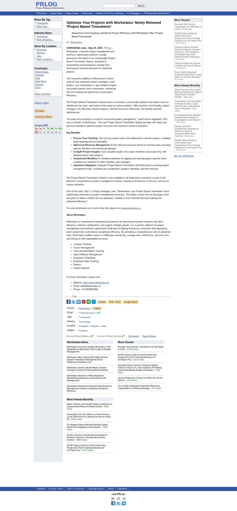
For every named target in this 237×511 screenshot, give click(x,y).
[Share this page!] (118, 504)
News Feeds (72, 13)
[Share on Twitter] (73, 302)
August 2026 (41, 125)
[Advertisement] (144, 72)
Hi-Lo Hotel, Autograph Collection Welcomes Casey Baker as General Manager (139, 387)
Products (83, 330)
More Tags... (43, 26)
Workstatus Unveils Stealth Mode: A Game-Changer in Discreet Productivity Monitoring (87, 368)
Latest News (56, 13)
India (38, 56)
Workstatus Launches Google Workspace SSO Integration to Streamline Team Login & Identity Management (89, 349)
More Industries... (45, 39)
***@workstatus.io (88, 313)
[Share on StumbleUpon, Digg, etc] (89, 302)
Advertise (122, 488)
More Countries (42, 94)
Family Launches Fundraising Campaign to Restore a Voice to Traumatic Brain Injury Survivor (87, 437)
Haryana (40, 53)
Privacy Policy (56, 488)
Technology (42, 36)
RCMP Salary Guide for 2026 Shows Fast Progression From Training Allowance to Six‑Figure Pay (137, 357)
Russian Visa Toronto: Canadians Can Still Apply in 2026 (188, 26)
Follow (97, 308)
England (39, 84)
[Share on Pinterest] (84, 302)
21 (44, 132)
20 (48, 132)
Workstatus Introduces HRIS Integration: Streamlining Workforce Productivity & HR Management (86, 378)
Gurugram (41, 49)
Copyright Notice (96, 488)
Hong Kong (40, 81)
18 (56, 132)
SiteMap (41, 488)
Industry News (41, 103)
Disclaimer (133, 336)
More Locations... (45, 59)
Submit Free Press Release (110, 13)
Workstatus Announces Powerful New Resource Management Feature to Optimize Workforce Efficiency (89, 388)
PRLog (107, 48)
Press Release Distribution (50, 8)
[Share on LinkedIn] (79, 302)
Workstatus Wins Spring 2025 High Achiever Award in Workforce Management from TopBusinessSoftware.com (87, 359)
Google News (130, 302)
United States (42, 72)
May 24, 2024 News (184, 156)
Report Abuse (149, 336)
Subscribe (87, 13)
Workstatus (76, 42)
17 (60, 132)
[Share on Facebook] (68, 302)
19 (52, 132)
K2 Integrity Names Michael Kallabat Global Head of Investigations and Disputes (87, 426)
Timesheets (42, 23)
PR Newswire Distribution (156, 13)
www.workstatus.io (131, 208)
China (38, 87)
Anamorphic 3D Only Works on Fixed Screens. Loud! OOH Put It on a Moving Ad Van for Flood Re (89, 416)
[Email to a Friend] (94, 302)
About (111, 488)
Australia (39, 75)
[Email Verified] (99, 313)
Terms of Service (75, 488)
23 (36, 132)
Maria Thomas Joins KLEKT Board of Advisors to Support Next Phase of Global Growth (89, 405)
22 (40, 132)
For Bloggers (133, 13)
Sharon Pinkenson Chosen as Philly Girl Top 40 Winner (188, 64)
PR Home (41, 13)
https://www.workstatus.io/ (96, 282)
